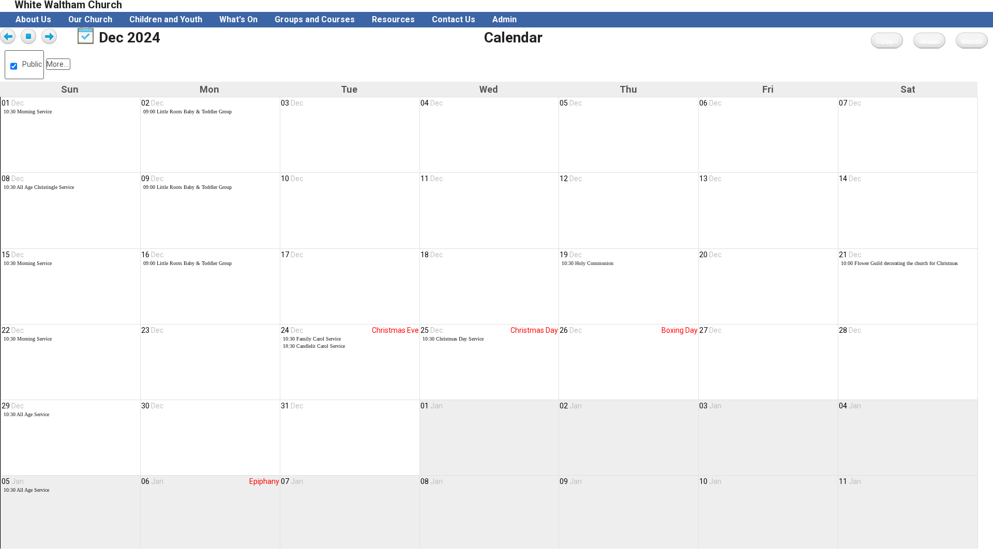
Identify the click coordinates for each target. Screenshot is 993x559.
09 (152, 178)
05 (571, 103)
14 (850, 178)
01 (13, 103)
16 (152, 255)
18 (431, 255)
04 (431, 103)
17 (292, 255)
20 (710, 255)
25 (431, 330)
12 (571, 178)
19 (571, 255)
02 (152, 103)
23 (152, 330)
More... (57, 64)
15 (13, 255)
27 (710, 330)
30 (152, 406)
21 (850, 255)
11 (431, 178)
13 (710, 178)
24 (292, 330)
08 (13, 178)
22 (13, 330)
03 (292, 103)
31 (292, 406)
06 (710, 103)
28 (850, 330)
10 (292, 178)
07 (850, 103)
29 (13, 406)
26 (571, 330)
